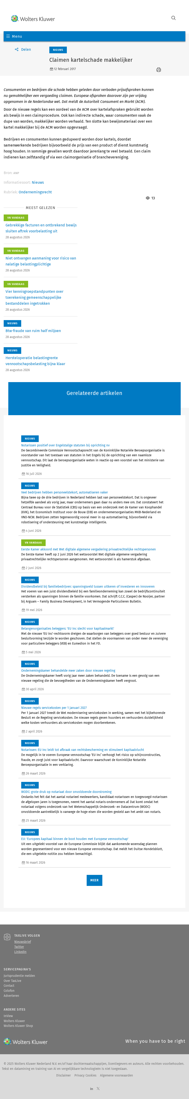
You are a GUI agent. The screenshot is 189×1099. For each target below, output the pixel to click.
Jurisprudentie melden (19, 976)
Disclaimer (63, 1075)
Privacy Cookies (85, 1075)
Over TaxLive (12, 981)
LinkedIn (20, 952)
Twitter (19, 947)
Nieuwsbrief (22, 942)
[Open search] (173, 18)
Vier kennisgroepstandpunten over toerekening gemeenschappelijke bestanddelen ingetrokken (34, 297)
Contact (9, 986)
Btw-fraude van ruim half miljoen (33, 331)
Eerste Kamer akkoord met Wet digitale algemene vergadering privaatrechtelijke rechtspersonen (88, 549)
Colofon (9, 991)
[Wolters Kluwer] (33, 18)
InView (8, 1016)
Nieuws (38, 182)
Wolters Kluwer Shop (18, 1026)
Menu (17, 36)
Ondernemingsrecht (35, 192)
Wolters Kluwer (14, 1021)
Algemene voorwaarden (116, 1075)
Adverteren (11, 996)
